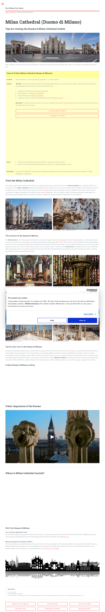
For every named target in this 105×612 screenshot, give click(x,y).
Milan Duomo (65, 537)
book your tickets (42, 91)
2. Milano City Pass (57, 116)
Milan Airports (84, 609)
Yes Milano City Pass (69, 103)
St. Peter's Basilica (60, 240)
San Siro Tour (20, 609)
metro (41, 79)
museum (77, 360)
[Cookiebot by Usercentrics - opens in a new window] (88, 290)
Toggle (3, 4)
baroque (46, 190)
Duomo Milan (52, 604)
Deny (52, 320)
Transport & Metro (52, 609)
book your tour (58, 98)
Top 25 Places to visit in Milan (50, 548)
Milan (7, 12)
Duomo (27, 242)
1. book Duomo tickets (57, 111)
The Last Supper (84, 604)
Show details (88, 314)
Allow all (82, 320)
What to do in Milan (20, 604)
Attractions (13, 12)
